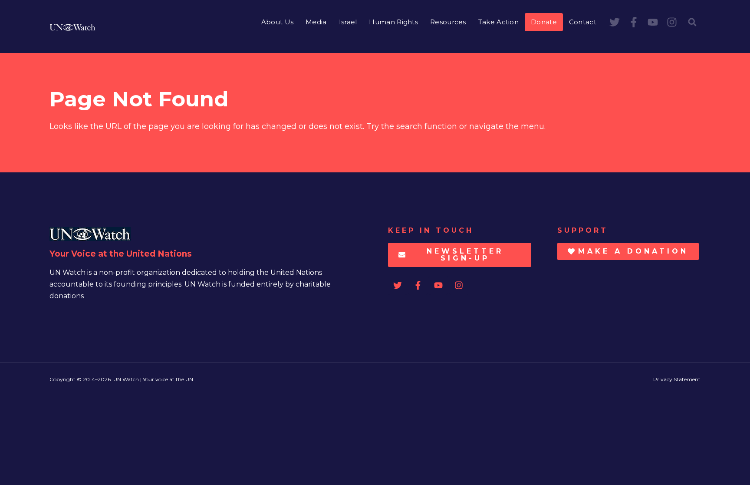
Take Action (498, 22)
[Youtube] (653, 22)
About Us (277, 22)
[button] (692, 22)
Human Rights (393, 22)
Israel (348, 22)
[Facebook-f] (633, 22)
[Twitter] (614, 22)
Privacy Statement (677, 379)
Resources (448, 22)
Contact (582, 22)
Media (316, 22)
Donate (544, 22)
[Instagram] (672, 22)
